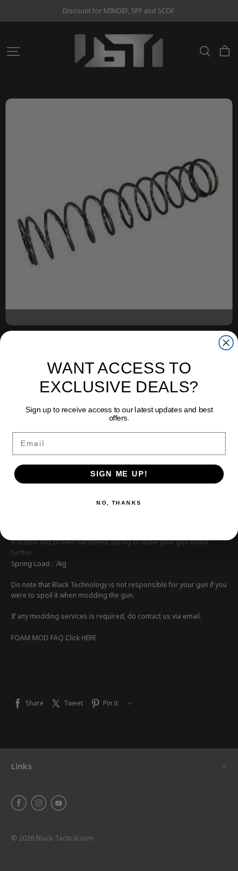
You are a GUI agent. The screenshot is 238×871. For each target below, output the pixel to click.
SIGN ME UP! (119, 474)
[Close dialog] (226, 342)
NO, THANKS (119, 502)
